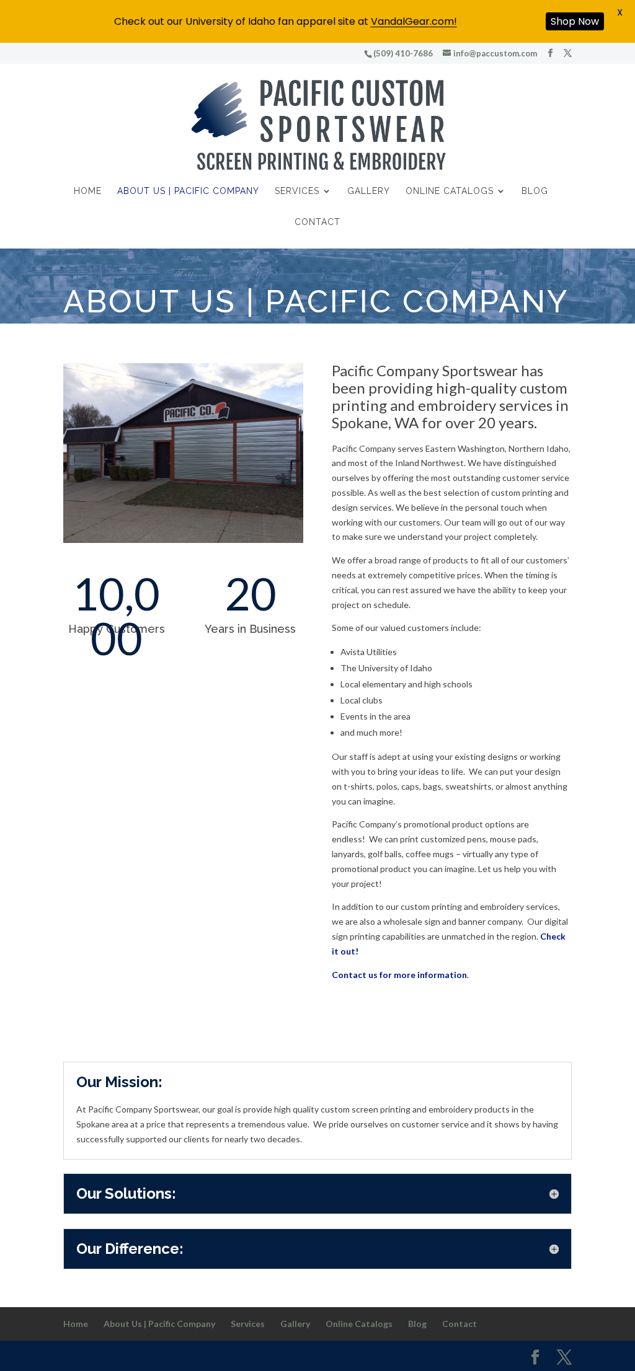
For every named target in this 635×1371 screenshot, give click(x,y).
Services (297, 191)
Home (88, 191)
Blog (535, 191)
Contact (317, 222)
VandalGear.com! (414, 21)
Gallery (368, 191)
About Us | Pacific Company (188, 191)
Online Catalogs (450, 191)
